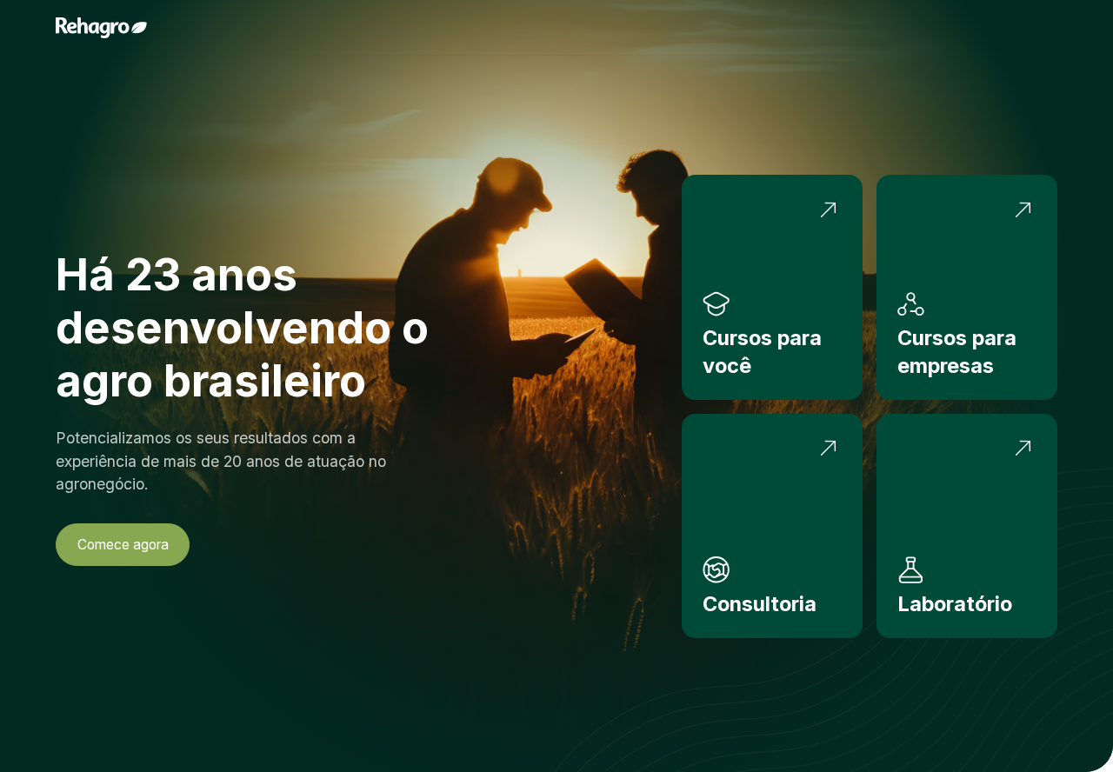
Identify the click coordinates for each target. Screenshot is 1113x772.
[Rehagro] (101, 27)
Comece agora (123, 544)
